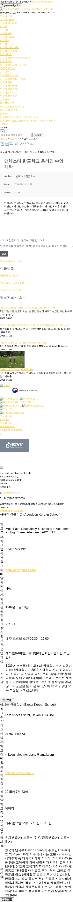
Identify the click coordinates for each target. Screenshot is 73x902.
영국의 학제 (6, 82)
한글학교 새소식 (8, 51)
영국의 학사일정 (8, 85)
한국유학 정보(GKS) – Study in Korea (19, 117)
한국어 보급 (6, 423)
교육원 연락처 (7, 37)
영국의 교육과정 (8, 89)
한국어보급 (6, 54)
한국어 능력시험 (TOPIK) (13, 65)
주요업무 (4, 30)
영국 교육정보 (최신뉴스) (13, 78)
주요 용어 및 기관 (9, 110)
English (4, 124)
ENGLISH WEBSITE (42, 1)
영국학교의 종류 (8, 92)
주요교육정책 (7, 103)
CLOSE (7, 700)
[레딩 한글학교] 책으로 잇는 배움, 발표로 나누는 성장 (27, 307)
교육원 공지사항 (8, 23)
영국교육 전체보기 (9, 75)
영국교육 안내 (7, 426)
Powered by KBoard (11, 261)
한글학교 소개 (7, 44)
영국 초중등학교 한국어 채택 (15, 58)
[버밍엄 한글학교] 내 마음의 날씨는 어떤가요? (23, 342)
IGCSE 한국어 (7, 68)
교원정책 (4, 99)
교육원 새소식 (7, 19)
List (4, 253)
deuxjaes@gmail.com (21, 570)
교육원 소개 (6, 16)
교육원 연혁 (6, 33)
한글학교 (4, 40)
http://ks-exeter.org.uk (19, 773)
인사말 (3, 26)
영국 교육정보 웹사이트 (12, 106)
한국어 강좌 (6, 61)
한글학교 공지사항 (9, 47)
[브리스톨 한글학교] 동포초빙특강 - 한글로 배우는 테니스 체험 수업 (35, 325)
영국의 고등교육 (8, 96)
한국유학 (4, 113)
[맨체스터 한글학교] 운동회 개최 (16, 369)
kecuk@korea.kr (11, 492)
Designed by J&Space (12, 511)
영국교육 (4, 71)
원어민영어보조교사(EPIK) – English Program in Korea (29, 120)
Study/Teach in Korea (11, 430)
